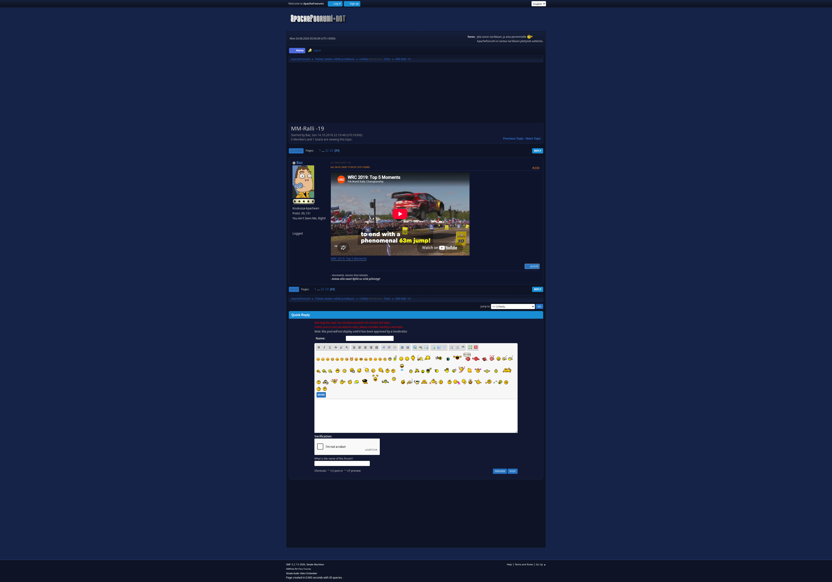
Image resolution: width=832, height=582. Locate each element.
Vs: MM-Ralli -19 (340, 163)
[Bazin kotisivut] (294, 228)
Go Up (294, 289)
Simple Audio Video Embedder (301, 573)
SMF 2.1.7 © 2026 (295, 564)
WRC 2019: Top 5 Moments (349, 259)
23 (331, 150)
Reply (537, 150)
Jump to (485, 306)
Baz (299, 162)
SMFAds (290, 569)
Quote (534, 266)
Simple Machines (315, 564)
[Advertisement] (416, 94)
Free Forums (304, 569)
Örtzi (387, 59)
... (323, 150)
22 (327, 150)
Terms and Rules (524, 564)
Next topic (533, 138)
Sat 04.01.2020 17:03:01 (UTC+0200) (350, 167)
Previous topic (513, 138)
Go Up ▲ (541, 564)
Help (509, 564)
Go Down (296, 150)
